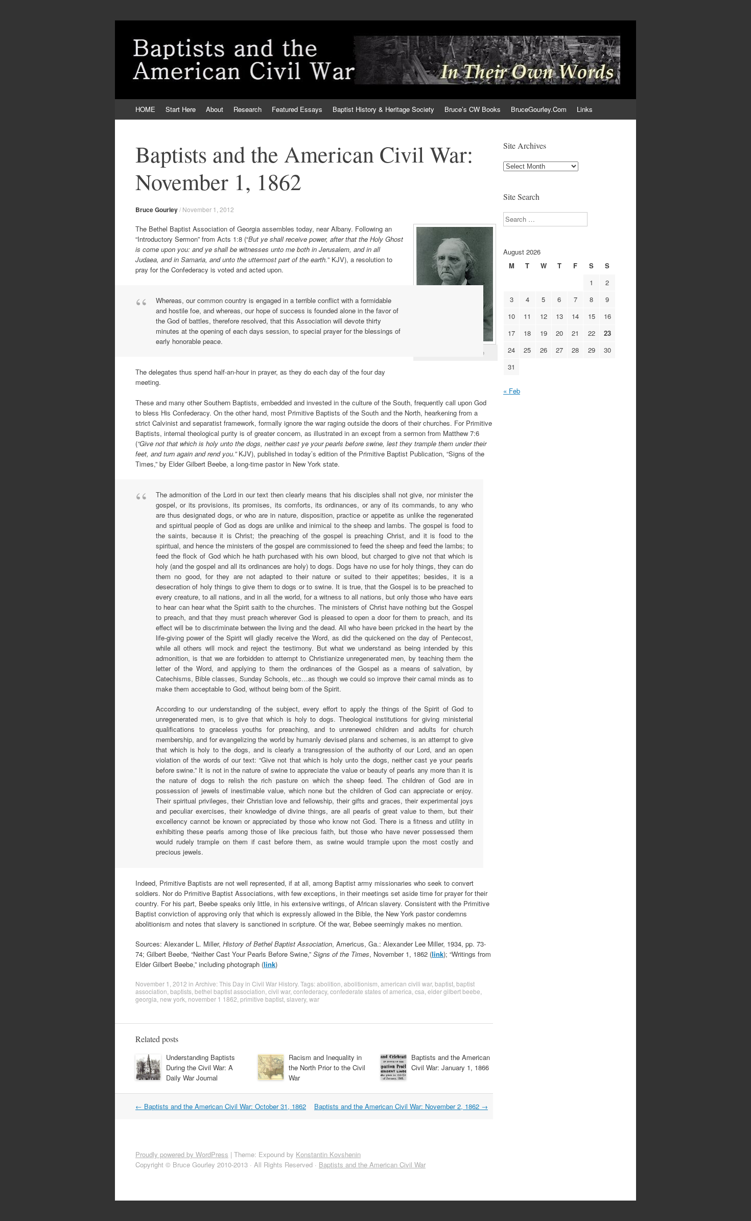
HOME (145, 109)
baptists (181, 991)
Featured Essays (297, 109)
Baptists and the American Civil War (372, 1164)
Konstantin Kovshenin (328, 1154)
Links (585, 109)
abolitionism (361, 983)
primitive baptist (262, 999)
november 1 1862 (212, 999)
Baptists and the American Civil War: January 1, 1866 (450, 1062)
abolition (329, 983)
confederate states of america (371, 991)
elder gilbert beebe (454, 991)
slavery (296, 999)
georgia (146, 999)
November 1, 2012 (208, 209)
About (214, 109)
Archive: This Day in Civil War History (246, 983)
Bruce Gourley (156, 209)
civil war (279, 991)
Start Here (181, 109)
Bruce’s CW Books (472, 109)
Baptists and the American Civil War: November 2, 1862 (401, 1106)
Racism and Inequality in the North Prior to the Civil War (327, 1067)
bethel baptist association (230, 991)
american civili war (406, 983)
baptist (444, 983)
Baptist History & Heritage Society (383, 109)
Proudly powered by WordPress (181, 1154)
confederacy (310, 991)
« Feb (511, 391)
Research (247, 109)
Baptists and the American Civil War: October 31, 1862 (220, 1106)
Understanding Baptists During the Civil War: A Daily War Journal (200, 1067)
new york (172, 999)
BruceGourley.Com (539, 109)
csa (420, 991)
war (314, 999)
